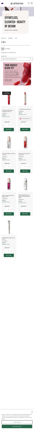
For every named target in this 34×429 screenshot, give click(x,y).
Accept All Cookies (17, 426)
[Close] (32, 412)
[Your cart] (32, 3)
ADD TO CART (9, 129)
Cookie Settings (17, 422)
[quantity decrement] (6, 125)
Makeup (10, 38)
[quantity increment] (11, 125)
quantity (7, 122)
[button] (3, 3)
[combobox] (17, 59)
